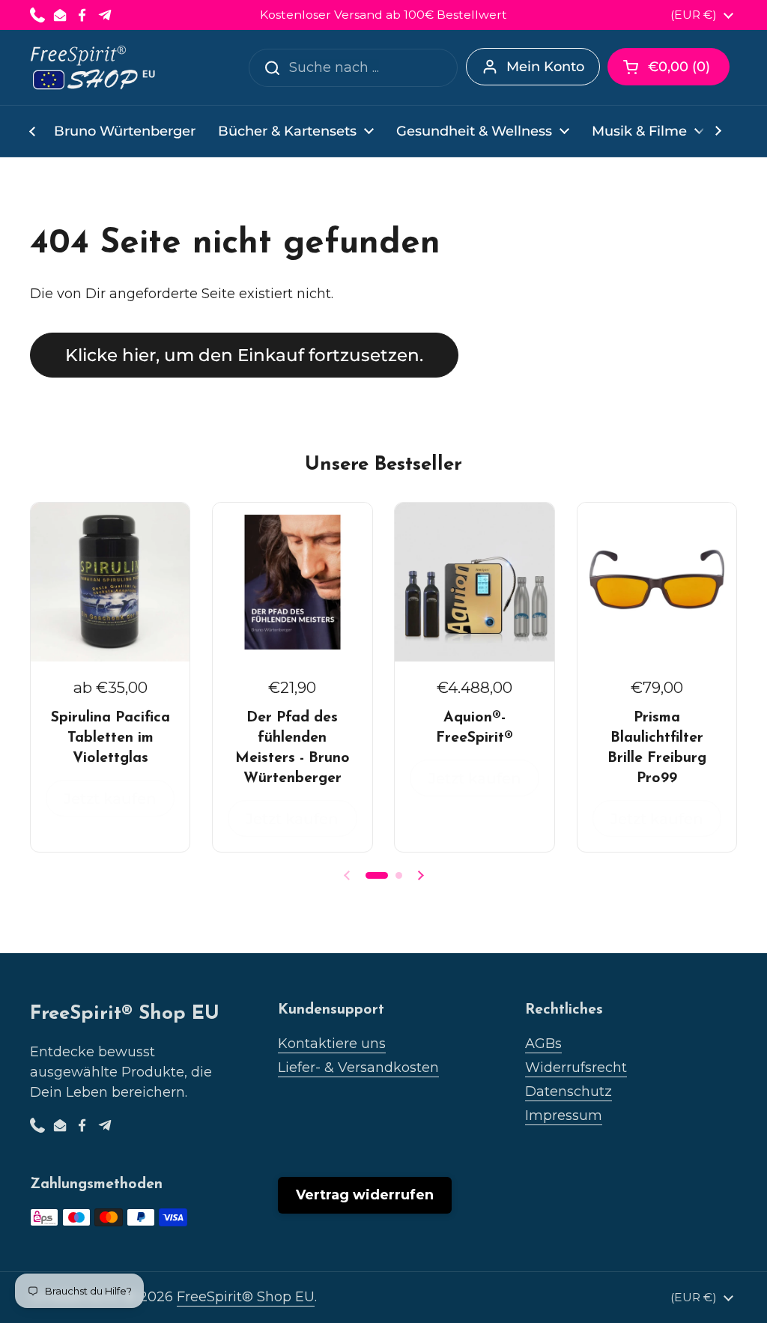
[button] (668, 66)
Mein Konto (545, 66)
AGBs (543, 1043)
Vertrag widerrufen (365, 1195)
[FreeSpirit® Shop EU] (94, 67)
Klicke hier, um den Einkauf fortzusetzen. (244, 355)
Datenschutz (568, 1091)
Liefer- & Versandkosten (358, 1067)
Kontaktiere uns (332, 1043)
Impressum (563, 1115)
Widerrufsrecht (576, 1067)
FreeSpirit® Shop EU (246, 1297)
